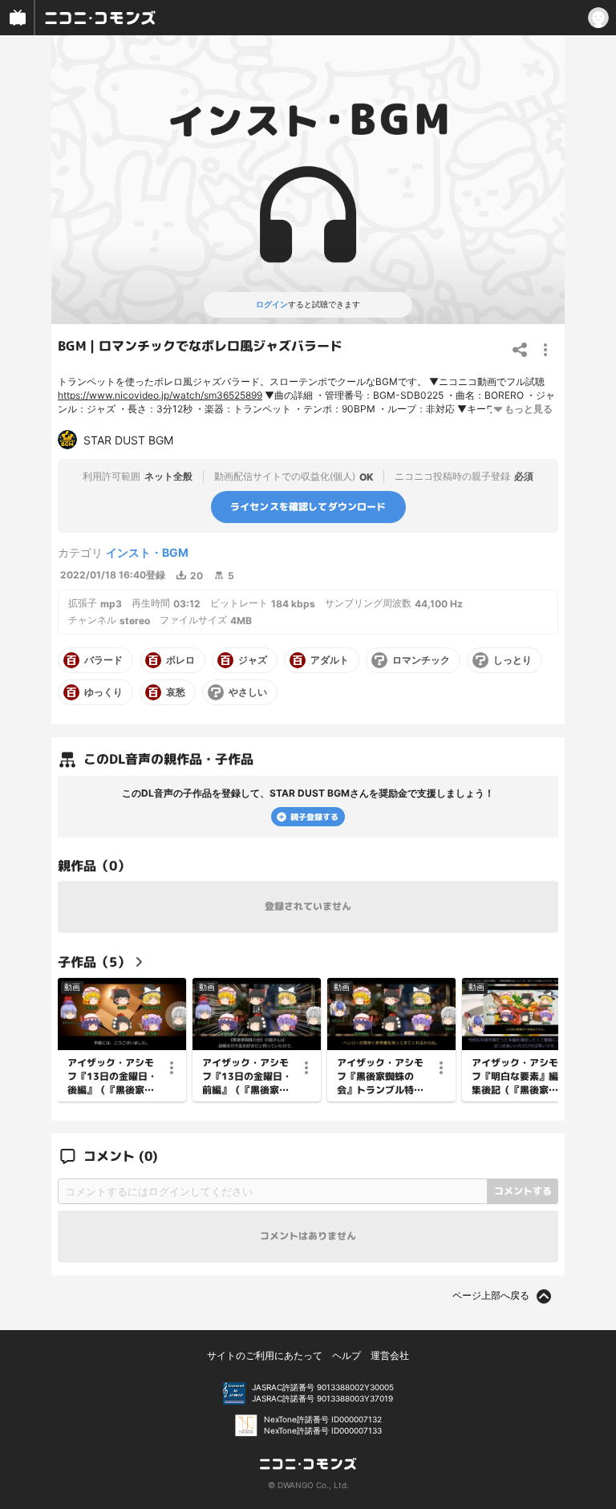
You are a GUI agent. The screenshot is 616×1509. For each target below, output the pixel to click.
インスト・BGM (147, 552)
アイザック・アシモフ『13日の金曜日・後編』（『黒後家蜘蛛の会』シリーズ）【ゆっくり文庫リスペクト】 (112, 1077)
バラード (103, 660)
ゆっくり (103, 692)
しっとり (512, 660)
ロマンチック (421, 660)
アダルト (329, 660)
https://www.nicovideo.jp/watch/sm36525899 (160, 395)
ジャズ (252, 660)
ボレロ (180, 660)
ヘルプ (346, 1355)
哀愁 (175, 692)
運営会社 (390, 1355)
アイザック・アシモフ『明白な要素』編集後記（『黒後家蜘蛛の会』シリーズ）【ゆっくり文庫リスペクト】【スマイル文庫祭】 (515, 1077)
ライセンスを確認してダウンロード (308, 506)
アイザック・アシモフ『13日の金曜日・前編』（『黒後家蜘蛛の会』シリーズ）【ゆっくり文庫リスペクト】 (247, 1077)
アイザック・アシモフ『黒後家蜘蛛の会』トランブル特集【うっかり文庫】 (380, 1077)
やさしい (248, 692)
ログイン (272, 304)
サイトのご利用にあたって (264, 1355)
